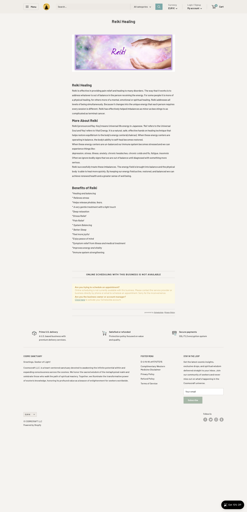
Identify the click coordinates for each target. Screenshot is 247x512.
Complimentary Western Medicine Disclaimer (153, 368)
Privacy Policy (147, 374)
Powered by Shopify (32, 425)
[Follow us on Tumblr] (222, 420)
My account (193, 8)
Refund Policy (148, 378)
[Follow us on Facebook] (205, 420)
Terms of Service (149, 383)
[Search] (159, 7)
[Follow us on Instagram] (216, 420)
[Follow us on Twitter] (211, 420)
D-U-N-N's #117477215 (151, 361)
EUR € (27, 414)
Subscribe (193, 400)
